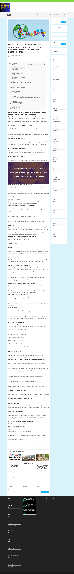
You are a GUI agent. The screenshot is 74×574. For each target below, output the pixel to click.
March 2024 (54, 234)
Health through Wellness (56, 106)
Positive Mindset (55, 181)
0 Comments (12, 59)
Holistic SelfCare (55, 132)
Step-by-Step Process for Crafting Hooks (16, 96)
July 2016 (54, 241)
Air (53, 57)
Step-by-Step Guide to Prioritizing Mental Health (17, 81)
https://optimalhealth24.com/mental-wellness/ (16, 442)
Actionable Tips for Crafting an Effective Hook (17, 87)
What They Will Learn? (15, 86)
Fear (53, 88)
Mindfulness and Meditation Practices (17, 73)
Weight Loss (54, 210)
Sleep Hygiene (55, 190)
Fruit (53, 97)
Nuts (53, 168)
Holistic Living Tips (55, 128)
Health (54, 101)
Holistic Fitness (55, 119)
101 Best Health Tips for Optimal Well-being (28, 463)
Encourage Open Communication (17, 68)
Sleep (53, 188)
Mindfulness (54, 161)
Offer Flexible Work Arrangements (17, 69)
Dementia (54, 70)
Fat (53, 86)
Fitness (54, 90)
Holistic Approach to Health (56, 117)
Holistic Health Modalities (56, 126)
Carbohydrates (55, 68)
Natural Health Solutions (56, 163)
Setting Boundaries (14, 101)
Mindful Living (55, 157)
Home (9, 498)
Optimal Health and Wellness (13, 560)
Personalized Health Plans (56, 179)
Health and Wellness (11, 500)
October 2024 (55, 227)
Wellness (54, 212)
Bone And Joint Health (56, 66)
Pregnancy (54, 183)
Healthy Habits (55, 110)
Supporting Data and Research (16, 108)
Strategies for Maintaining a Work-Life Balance (19, 106)
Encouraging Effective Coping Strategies (16, 72)
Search (63, 21)
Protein (54, 186)
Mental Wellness (55, 150)
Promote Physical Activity (16, 74)
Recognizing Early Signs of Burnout (17, 103)
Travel (54, 201)
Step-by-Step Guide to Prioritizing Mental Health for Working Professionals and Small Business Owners (28, 97)
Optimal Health (10, 505)
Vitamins (54, 206)
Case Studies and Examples (16, 93)
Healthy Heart (55, 112)
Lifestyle (54, 143)
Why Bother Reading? (15, 83)
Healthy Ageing (55, 108)
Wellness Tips (10, 564)
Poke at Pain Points (15, 88)
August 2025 (54, 223)
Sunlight (54, 199)
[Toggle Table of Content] (44, 63)
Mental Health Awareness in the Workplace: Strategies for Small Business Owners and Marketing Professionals (56, 14)
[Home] (37, 14)
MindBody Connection (12, 532)
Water (53, 208)
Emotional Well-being (56, 81)
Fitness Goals (54, 92)
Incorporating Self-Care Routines (17, 102)
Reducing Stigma (14, 78)
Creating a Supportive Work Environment (18, 67)
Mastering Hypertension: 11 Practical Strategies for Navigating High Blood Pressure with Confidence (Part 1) (15, 464)
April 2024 (54, 232)
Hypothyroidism (55, 139)
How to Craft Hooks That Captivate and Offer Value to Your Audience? (21, 82)
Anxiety (54, 61)
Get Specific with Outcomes (16, 91)
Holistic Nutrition (55, 130)
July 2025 (54, 225)
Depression (54, 72)
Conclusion (13, 79)
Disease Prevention (55, 77)
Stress (9, 552)
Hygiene (54, 135)
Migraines (54, 152)
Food (53, 95)
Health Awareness (11, 530)
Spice (53, 192)
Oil (53, 170)
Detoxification (55, 75)
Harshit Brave (12, 55)
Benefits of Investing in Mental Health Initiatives (17, 77)
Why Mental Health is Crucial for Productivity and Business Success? (22, 98)
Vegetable (54, 203)
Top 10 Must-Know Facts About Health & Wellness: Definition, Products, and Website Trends (29, 510)
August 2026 (54, 221)
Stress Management (55, 195)
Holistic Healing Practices (56, 121)
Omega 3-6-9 (54, 172)
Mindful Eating (55, 155)
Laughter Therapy (55, 141)
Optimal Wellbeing (55, 177)
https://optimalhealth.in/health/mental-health (16, 439)
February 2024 (55, 236)
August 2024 (54, 230)
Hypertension (54, 137)
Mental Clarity (55, 148)
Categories (59, 27)
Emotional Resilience (56, 79)
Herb (53, 115)
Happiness (54, 99)
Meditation (54, 146)
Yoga (53, 215)
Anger (53, 59)
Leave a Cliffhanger (15, 92)
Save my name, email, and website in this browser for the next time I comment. (24, 489)
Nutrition (54, 166)
